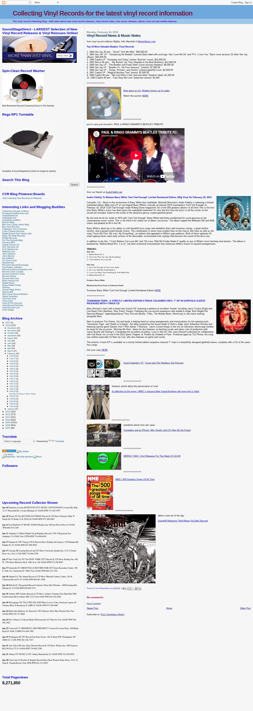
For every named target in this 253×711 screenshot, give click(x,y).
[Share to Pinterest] (139, 588)
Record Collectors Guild (13, 274)
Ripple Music (8, 283)
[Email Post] (123, 588)
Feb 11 (13, 389)
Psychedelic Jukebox (12, 267)
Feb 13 (13, 384)
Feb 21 (13, 369)
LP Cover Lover (9, 260)
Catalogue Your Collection (14, 229)
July (9, 341)
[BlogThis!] (130, 588)
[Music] (38, 456)
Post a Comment (94, 603)
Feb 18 (13, 376)
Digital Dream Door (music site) (16, 233)
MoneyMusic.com (147, 41)
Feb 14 (13, 381)
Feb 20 (13, 371)
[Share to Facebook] (136, 588)
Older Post (245, 608)
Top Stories (8, 454)
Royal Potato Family (11, 285)
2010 (8, 420)
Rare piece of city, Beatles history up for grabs (146, 90)
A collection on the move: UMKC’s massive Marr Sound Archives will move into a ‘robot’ (155, 391)
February (11, 353)
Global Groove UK (10, 245)
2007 (8, 428)
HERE (145, 96)
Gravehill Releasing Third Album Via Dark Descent (183, 520)
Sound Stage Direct (11, 289)
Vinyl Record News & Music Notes (22, 394)
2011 (8, 417)
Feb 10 (13, 391)
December (12, 328)
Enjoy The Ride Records (13, 236)
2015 (8, 322)
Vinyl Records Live (11, 307)
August (10, 338)
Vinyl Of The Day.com (12, 303)
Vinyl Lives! (7, 301)
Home (169, 608)
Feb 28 (13, 356)
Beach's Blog (8, 222)
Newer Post (92, 608)
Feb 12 (13, 386)
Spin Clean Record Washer (15, 294)
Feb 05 (13, 401)
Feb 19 (13, 374)
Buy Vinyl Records (10, 227)
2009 (8, 422)
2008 (8, 425)
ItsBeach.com (8, 251)
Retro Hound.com (10, 281)
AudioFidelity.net (114, 192)
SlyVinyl (6, 287)
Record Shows (9, 276)
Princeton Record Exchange (15, 265)
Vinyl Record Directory (12, 305)
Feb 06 (13, 399)
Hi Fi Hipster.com (10, 249)
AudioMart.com (9, 218)
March (10, 351)
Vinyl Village (8, 310)
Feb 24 (13, 366)
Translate (59, 441)
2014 (8, 325)
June (9, 343)
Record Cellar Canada (12, 272)
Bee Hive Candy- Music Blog (15, 224)
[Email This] (126, 588)
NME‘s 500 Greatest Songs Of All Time (135, 479)
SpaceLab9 (7, 292)
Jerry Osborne (8, 254)
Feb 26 (13, 361)
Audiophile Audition (11, 220)
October (11, 333)
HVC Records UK (10, 247)
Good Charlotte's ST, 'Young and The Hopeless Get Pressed (153, 363)
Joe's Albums (8, 256)
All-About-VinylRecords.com (15, 213)
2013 (8, 411)
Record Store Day (10, 278)
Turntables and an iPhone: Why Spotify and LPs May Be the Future (157, 430)
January (11, 409)
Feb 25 (13, 363)
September (12, 336)
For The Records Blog (12, 240)
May (9, 346)
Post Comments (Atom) (112, 614)
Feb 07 (13, 396)
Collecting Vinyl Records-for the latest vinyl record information (102, 13)
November (12, 331)
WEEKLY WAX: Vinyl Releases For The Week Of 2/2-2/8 (151, 456)
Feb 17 (13, 379)
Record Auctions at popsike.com (17, 269)
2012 (8, 414)
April (9, 348)
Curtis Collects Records (13, 231)
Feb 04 (13, 404)
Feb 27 (13, 358)
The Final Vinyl (9, 298)
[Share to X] (133, 588)
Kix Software (8, 258)
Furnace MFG (8, 242)
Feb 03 (13, 406)
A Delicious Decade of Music (15, 211)
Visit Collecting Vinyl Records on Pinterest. (22, 198)
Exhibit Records (9, 238)
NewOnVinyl (8, 263)
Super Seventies (10, 296)
